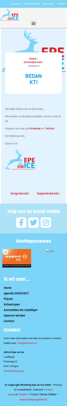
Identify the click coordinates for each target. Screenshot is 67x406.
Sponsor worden (14, 315)
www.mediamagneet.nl (33, 399)
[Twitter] (33, 222)
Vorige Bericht (19, 193)
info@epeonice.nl (26, 342)
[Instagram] (46, 222)
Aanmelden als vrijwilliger (21, 310)
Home (8, 288)
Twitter (49, 128)
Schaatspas (12, 304)
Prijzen (8, 299)
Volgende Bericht (48, 193)
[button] (34, 23)
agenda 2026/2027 (16, 293)
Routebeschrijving (14, 370)
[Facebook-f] (21, 222)
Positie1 (23, 394)
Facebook (35, 128)
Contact (9, 321)
